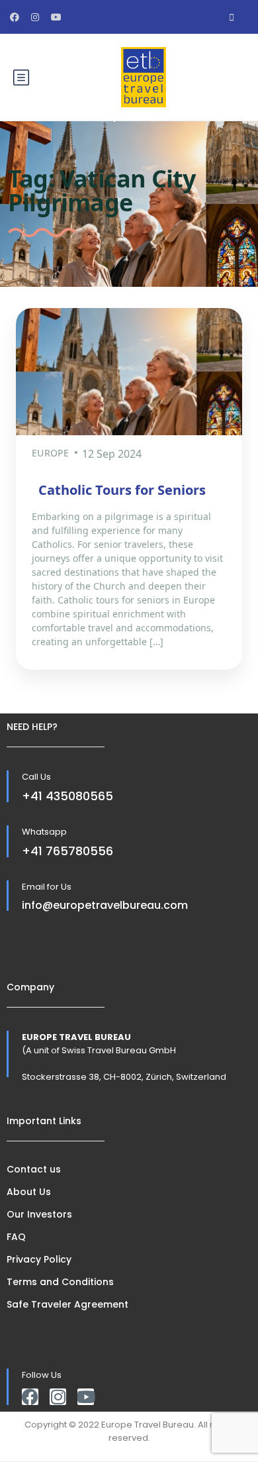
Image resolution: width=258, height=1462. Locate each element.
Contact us (34, 1169)
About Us (29, 1191)
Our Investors (39, 1214)
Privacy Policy (39, 1259)
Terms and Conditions (60, 1281)
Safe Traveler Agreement (67, 1304)
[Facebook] (30, 1396)
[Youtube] (85, 1396)
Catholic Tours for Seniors (122, 490)
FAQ (16, 1236)
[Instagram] (58, 1396)
